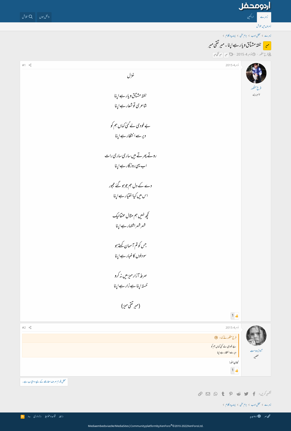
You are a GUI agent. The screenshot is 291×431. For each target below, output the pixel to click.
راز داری (37, 417)
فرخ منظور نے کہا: (227, 338)
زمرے (264, 17)
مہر (265, 417)
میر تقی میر (218, 54)
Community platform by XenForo (166, 426)
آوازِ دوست (256, 351)
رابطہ (61, 417)
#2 (24, 328)
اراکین (250, 17)
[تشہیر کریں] (30, 65)
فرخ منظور (263, 55)
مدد (29, 417)
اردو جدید (254, 417)
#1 (24, 65)
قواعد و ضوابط (50, 417)
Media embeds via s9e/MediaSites (108, 426)
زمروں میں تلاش (263, 26)
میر (226, 54)
